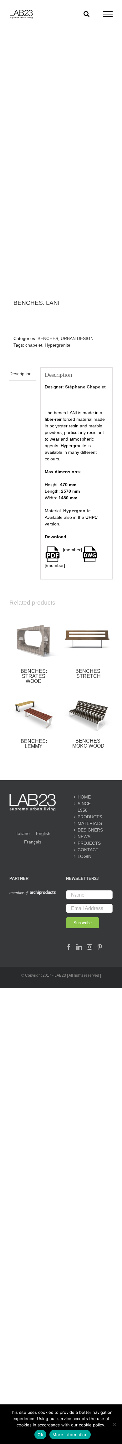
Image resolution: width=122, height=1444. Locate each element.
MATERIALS (89, 823)
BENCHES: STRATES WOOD (34, 676)
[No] (114, 1424)
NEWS (84, 836)
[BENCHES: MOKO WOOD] (88, 714)
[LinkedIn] (79, 947)
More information (70, 1434)
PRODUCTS (89, 816)
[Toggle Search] (86, 14)
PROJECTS (89, 843)
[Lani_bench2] (61, 179)
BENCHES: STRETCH (88, 673)
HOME (84, 796)
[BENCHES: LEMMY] (34, 714)
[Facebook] (69, 947)
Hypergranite (57, 345)
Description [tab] (20, 373)
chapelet (33, 345)
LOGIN (84, 856)
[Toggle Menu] (108, 14)
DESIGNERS (89, 829)
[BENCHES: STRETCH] (88, 638)
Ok (40, 1434)
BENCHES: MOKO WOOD (88, 743)
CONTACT (88, 849)
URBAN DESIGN (77, 338)
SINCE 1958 (84, 807)
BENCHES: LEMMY (34, 743)
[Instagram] (89, 947)
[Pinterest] (100, 947)
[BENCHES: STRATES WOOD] (34, 638)
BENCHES (48, 338)
